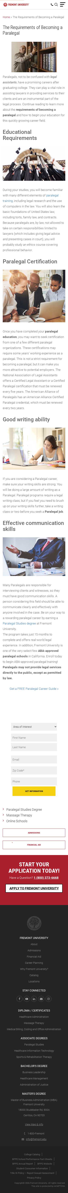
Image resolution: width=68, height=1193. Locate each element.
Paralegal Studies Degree (24, 809)
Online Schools (16, 821)
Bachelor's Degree (34, 1066)
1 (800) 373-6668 (46, 877)
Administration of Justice (34, 1084)
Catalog (34, 975)
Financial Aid (34, 956)
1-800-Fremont (36, 1133)
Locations (34, 981)
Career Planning (34, 962)
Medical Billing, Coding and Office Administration (34, 1029)
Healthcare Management (34, 1078)
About (34, 944)
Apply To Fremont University (34, 888)
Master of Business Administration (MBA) (34, 1100)
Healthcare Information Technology (34, 1050)
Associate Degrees (34, 1038)
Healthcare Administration (34, 1016)
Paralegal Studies (34, 1044)
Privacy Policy (34, 1177)
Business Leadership (34, 1072)
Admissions (34, 832)
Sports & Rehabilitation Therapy (34, 1057)
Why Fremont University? (34, 969)
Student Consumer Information (32, 1168)
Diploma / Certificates (34, 1010)
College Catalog (32, 1154)
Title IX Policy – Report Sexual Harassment (32, 1173)
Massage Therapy (19, 815)
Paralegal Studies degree (19, 623)
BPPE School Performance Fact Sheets (32, 1159)
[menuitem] (53, 4)
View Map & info (34, 1124)
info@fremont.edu (36, 1139)
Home (6, 17)
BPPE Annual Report (22, 1163)
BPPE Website (44, 1163)
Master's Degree (34, 1093)
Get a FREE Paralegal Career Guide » (34, 689)
